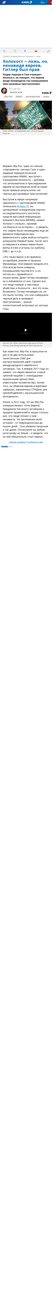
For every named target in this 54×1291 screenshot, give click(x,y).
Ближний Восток (18, 56)
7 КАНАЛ (6, 56)
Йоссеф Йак (14, 89)
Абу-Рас (8, 97)
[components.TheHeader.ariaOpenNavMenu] (9, 2)
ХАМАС (19, 97)
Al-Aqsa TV (23, 206)
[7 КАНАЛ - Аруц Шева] (27, 2)
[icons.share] (50, 2)
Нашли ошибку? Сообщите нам (26, 442)
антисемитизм (33, 97)
